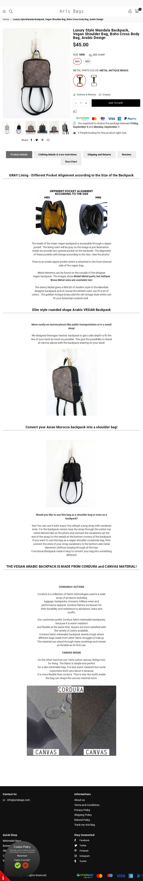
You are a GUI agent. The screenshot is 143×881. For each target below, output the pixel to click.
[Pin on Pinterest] (43, 140)
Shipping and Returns (99, 154)
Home (6, 19)
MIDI (87, 61)
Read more (22, 856)
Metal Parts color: (100, 70)
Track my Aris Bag (84, 824)
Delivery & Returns (86, 94)
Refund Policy (82, 819)
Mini (77, 61)
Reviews (126, 154)
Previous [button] (6, 73)
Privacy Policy (82, 810)
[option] (36, 73)
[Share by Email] (48, 140)
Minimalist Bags (12, 840)
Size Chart (98, 54)
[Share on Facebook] (31, 140)
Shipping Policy (83, 814)
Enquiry (106, 94)
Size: (89, 54)
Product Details (19, 154)
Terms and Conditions (86, 805)
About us (79, 799)
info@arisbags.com (18, 799)
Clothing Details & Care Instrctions (57, 154)
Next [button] (67, 73)
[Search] (10, 11)
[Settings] (130, 11)
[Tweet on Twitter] (37, 140)
